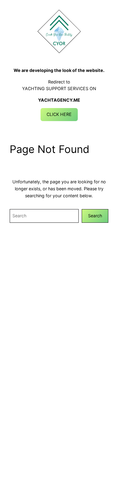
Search (95, 215)
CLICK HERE (59, 114)
